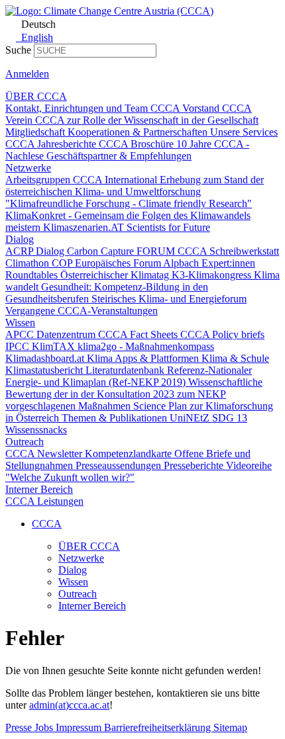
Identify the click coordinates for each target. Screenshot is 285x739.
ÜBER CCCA (36, 96)
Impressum (80, 727)
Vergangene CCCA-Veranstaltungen (81, 310)
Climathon (28, 263)
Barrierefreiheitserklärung (158, 727)
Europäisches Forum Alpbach (138, 263)
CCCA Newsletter (45, 453)
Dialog (19, 239)
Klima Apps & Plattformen (144, 358)
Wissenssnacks (36, 429)
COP (63, 263)
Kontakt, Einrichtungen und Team (77, 108)
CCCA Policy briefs (222, 334)
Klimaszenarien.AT (85, 227)
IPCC (18, 346)
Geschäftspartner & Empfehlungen (119, 155)
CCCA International (116, 179)
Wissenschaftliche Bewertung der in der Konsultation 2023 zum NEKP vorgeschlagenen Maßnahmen (133, 394)
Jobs (45, 727)
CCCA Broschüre (137, 144)
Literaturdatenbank (126, 370)
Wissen (20, 322)
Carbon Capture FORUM (122, 251)
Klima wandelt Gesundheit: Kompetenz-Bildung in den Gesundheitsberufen (142, 286)
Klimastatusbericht (45, 370)
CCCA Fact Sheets (139, 334)
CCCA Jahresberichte (52, 144)
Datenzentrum (67, 334)
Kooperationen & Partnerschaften (139, 132)
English (36, 37)
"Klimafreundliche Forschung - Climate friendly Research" (128, 203)
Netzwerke (28, 167)
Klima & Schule (235, 358)
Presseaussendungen (120, 465)
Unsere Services (244, 132)
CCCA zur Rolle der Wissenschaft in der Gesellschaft (146, 120)
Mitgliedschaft (36, 132)
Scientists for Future (168, 227)
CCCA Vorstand (186, 108)
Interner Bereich (39, 489)
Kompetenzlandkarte (129, 453)
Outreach (24, 441)
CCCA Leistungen (44, 501)
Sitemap (230, 727)
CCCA (47, 523)
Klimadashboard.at (46, 358)
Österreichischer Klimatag (116, 275)
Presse (19, 727)
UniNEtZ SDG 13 (208, 417)
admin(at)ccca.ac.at (69, 705)
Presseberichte (195, 465)
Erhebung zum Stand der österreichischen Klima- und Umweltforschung (134, 185)
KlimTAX (55, 346)
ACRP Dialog (36, 251)
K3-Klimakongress (213, 275)
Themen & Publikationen (116, 417)
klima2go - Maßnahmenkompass (146, 346)
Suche (18, 50)
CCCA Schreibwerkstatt (228, 251)
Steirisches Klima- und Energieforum (169, 298)
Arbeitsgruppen (39, 179)
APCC (20, 334)
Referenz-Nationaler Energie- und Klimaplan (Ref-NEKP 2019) (128, 376)
